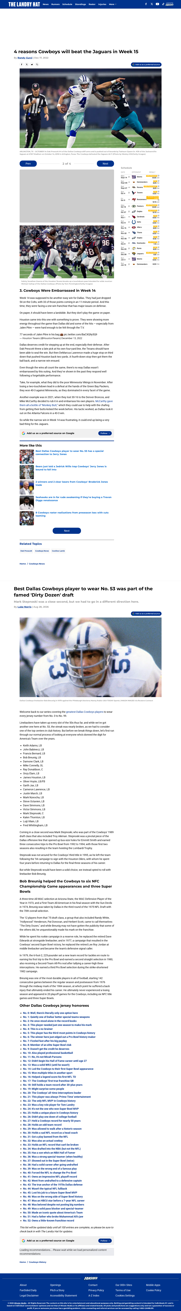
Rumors (55, 4)
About (23, 1284)
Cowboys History (37, 1262)
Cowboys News (42, 551)
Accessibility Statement (63, 1295)
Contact (92, 1284)
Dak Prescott (26, 551)
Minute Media (20, 1303)
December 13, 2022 (71, 338)
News (46, 4)
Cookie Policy (153, 1290)
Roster (92, 4)
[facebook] (146, 4)
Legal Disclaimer (29, 1295)
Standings (80, 4)
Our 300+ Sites (123, 1284)
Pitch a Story (57, 1290)
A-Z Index (93, 1295)
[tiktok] (163, 4)
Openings (55, 1284)
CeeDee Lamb (58, 551)
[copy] (37, 64)
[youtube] (157, 4)
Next (105, 163)
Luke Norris (24, 607)
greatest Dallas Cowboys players (84, 711)
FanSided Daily (28, 1290)
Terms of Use (123, 1290)
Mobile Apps (153, 1284)
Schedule (67, 4)
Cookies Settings (125, 1295)
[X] (152, 4)
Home (23, 563)
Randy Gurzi (25, 57)
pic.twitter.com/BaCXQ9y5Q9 (80, 334)
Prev (28, 163)
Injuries (102, 4)
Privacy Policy (96, 1290)
